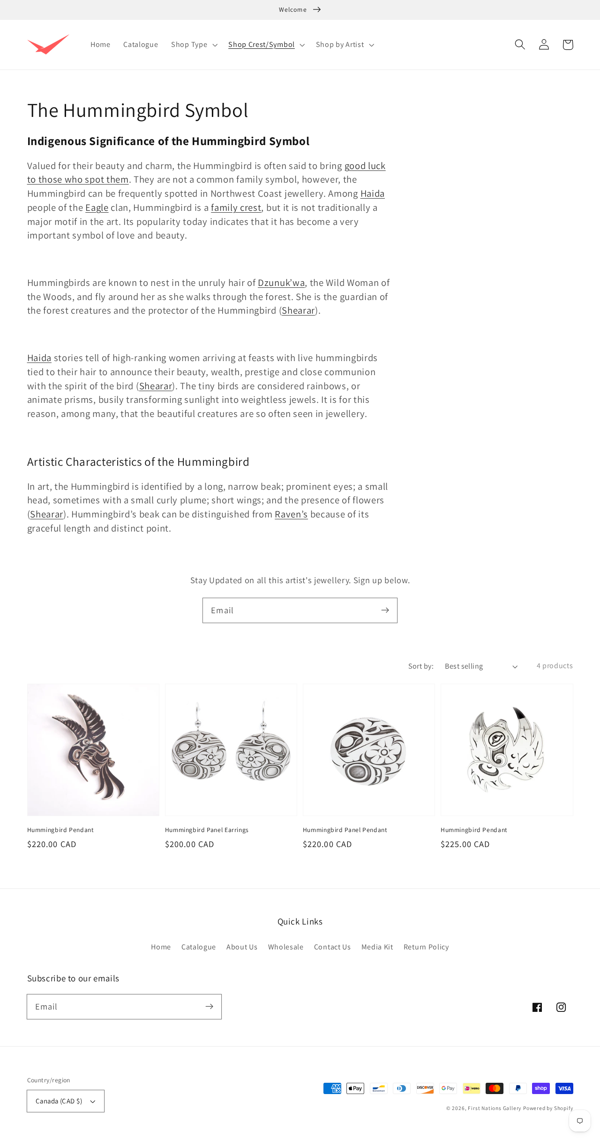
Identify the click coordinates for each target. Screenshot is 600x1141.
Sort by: (421, 666)
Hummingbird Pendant (60, 829)
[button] (520, 45)
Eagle (96, 207)
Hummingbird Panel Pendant (345, 829)
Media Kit (377, 947)
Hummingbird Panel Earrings (207, 829)
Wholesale (286, 947)
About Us (242, 947)
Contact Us (332, 947)
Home (161, 947)
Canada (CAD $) (59, 1100)
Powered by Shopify (548, 1107)
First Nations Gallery (494, 1107)
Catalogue (198, 947)
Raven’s (291, 514)
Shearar (298, 310)
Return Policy (426, 947)
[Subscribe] (385, 610)
